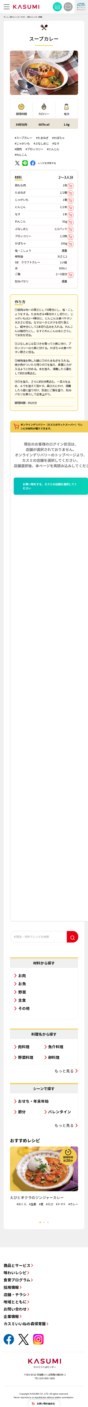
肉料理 (24, 1046)
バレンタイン (59, 1111)
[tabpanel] (44, 1176)
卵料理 (54, 1057)
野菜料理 (25, 1057)
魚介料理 (55, 1046)
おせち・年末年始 (33, 1101)
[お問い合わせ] (68, 6)
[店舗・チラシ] (57, 6)
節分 (22, 1111)
